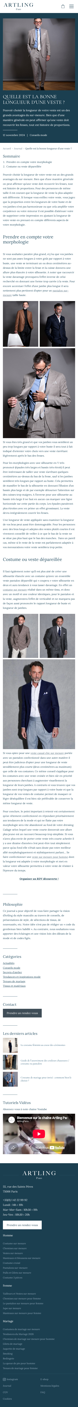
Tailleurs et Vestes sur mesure (19, 1293)
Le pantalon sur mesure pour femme (23, 1303)
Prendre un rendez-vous (22, 1013)
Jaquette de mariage (14, 1348)
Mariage (8, 1321)
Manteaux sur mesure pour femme (22, 1313)
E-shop (44, 1379)
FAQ (42, 1392)
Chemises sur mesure (15, 1248)
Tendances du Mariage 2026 (18, 1334)
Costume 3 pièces (12, 1277)
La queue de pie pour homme (19, 1363)
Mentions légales (49, 1385)
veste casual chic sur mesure (47, 753)
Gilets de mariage (12, 1343)
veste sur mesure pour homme (50, 857)
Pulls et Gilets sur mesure (17, 1272)
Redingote (8, 1358)
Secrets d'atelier (12, 972)
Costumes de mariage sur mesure (21, 1329)
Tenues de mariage (14, 981)
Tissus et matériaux (14, 985)
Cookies (7, 1398)
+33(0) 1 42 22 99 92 (15, 1200)
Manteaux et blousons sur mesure (21, 1258)
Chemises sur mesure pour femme (22, 1298)
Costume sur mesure (14, 1243)
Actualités (8, 963)
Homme (8, 1235)
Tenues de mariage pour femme (20, 1368)
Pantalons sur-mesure (15, 1267)
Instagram (12, 1379)
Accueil (7, 148)
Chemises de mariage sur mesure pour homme (29, 1339)
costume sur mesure (15, 589)
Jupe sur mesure (12, 1308)
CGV (5, 1392)
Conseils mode (11, 967)
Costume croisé (11, 1263)
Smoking (8, 1353)
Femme (7, 1285)
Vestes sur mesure (13, 1253)
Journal (18, 148)
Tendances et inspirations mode (22, 976)
